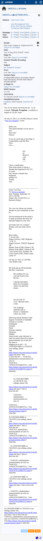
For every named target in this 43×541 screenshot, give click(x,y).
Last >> (35, 33)
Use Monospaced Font (20, 24)
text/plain (7, 102)
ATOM (24, 531)
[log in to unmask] (12, 47)
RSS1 (31, 531)
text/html (27, 102)
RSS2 (37, 531)
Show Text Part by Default (21, 26)
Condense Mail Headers (20, 28)
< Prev (21, 33)
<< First (14, 33)
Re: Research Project (12, 68)
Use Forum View (17, 20)
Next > (28, 33)
